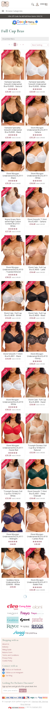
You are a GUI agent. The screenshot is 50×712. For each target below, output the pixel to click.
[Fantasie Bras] (13, 613)
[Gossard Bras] (25, 620)
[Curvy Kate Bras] (25, 607)
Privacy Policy (7, 658)
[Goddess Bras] (13, 620)
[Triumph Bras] (31, 633)
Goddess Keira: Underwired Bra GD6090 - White (13, 582)
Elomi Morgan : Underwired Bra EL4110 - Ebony (37, 356)
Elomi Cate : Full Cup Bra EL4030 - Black (37, 314)
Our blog (8, 675)
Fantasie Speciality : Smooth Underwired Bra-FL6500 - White (37, 84)
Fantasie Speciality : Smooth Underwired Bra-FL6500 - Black (13, 130)
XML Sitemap (43, 701)
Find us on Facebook (13, 669)
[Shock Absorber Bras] (37, 626)
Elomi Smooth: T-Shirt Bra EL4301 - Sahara (37, 220)
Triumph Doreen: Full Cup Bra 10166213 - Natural (37, 447)
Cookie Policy (7, 661)
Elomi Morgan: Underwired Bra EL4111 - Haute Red (13, 447)
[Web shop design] (16, 707)
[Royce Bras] (13, 627)
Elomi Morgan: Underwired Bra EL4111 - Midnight (13, 536)
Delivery (5, 647)
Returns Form (7, 652)
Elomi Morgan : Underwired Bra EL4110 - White (13, 402)
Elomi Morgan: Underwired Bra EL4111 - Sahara (37, 130)
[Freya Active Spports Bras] (37, 613)
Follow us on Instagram (14, 672)
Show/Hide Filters (8, 39)
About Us (5, 644)
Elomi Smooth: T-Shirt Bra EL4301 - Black (12, 355)
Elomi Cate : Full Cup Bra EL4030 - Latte (37, 268)
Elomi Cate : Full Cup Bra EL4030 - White (13, 314)
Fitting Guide (6, 649)
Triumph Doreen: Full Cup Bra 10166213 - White (13, 493)
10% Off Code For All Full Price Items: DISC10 (25, 16)
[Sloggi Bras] (19, 633)
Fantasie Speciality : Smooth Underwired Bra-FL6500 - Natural (13, 84)
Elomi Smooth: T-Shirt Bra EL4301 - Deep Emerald (37, 493)
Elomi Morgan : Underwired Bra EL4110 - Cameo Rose (37, 536)
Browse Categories (14, 11)
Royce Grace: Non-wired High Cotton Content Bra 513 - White (13, 222)
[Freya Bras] (25, 613)
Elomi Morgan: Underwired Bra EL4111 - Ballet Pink (37, 582)
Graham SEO (37, 707)
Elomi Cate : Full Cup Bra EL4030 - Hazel (37, 401)
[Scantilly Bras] (25, 626)
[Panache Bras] (37, 620)
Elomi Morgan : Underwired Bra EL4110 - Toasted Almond (13, 269)
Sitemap (35, 701)
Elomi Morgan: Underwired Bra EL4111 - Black (13, 175)
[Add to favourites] (21, 52)
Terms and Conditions (10, 655)
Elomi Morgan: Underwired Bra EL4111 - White (37, 175)
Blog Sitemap (25, 704)
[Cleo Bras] (13, 607)
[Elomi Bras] (37, 607)
